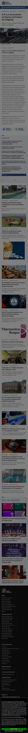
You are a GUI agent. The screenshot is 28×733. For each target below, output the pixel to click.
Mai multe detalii (20, 706)
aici (14, 712)
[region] (14, 715)
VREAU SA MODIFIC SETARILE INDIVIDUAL (14, 730)
